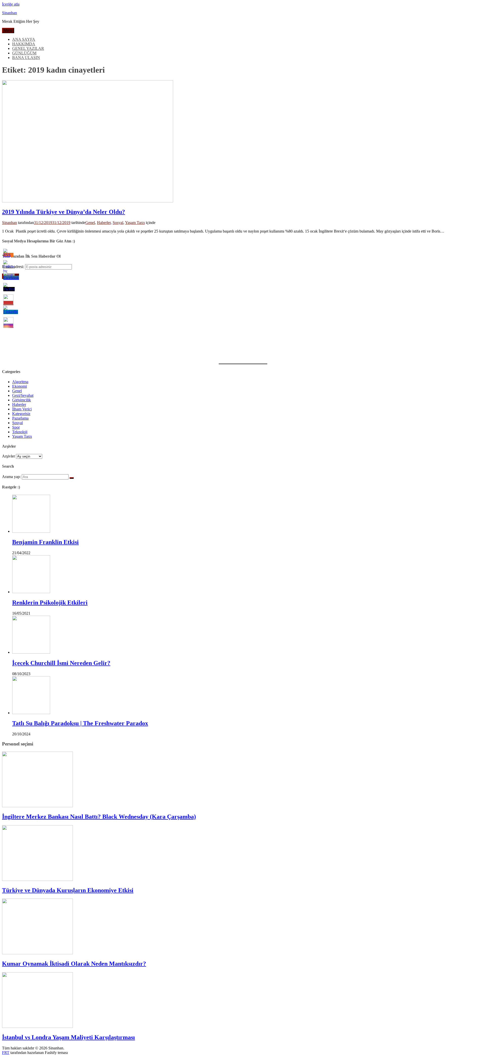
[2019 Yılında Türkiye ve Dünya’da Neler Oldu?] (87, 201)
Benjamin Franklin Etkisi (45, 542)
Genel (90, 222)
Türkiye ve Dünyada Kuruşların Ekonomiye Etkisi (67, 890)
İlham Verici (22, 409)
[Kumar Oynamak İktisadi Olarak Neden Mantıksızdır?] (37, 953)
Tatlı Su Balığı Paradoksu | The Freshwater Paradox (80, 723)
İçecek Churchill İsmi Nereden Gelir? (61, 663)
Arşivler (8, 456)
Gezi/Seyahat (22, 395)
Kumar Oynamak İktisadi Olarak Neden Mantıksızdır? (74, 963)
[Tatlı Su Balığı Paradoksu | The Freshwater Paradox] (31, 713)
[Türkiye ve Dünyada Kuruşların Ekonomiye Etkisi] (37, 879)
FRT (5, 1052)
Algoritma (20, 382)
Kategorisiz (21, 413)
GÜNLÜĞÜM (24, 53)
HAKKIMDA (23, 44)
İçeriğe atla (10, 4)
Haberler (104, 222)
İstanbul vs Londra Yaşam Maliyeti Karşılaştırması (68, 1037)
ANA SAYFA (23, 39)
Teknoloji (19, 432)
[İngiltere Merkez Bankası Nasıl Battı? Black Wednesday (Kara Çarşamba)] (37, 806)
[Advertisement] (154, 318)
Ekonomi (19, 386)
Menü (8, 30)
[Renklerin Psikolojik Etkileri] (31, 592)
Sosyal (118, 222)
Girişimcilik (21, 400)
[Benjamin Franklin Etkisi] (31, 531)
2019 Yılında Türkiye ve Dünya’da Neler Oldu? (63, 212)
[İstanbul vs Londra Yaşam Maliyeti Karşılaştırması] (37, 1026)
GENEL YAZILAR (28, 48)
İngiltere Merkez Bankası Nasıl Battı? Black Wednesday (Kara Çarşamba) (99, 816)
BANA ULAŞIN (26, 57)
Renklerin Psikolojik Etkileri (50, 602)
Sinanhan (9, 13)
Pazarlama (20, 418)
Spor (16, 427)
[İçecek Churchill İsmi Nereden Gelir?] (31, 652)
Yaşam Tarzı (135, 222)
